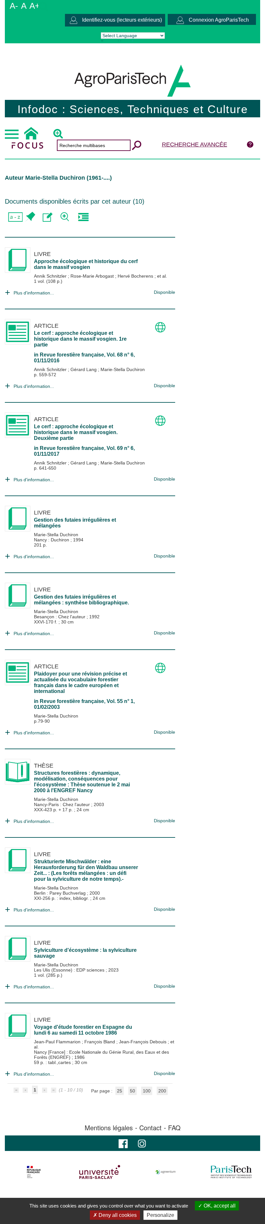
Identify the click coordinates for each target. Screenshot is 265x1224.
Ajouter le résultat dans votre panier (30, 217)
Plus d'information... (34, 292)
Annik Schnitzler (51, 276)
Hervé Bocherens (136, 276)
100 (147, 1090)
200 (162, 1090)
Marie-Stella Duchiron (123, 369)
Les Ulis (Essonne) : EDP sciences (70, 970)
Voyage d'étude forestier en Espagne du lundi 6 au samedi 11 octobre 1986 (83, 1030)
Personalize (160, 1215)
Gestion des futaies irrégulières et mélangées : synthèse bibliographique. (81, 599)
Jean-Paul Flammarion (58, 1041)
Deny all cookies (117, 1215)
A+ (34, 6)
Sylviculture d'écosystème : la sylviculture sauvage (85, 953)
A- (14, 6)
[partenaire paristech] (231, 1172)
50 (132, 1090)
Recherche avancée (194, 144)
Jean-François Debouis (143, 1041)
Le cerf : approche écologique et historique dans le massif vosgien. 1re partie (80, 338)
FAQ (174, 1127)
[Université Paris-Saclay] (100, 1172)
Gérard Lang (84, 369)
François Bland (100, 1041)
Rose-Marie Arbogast (92, 276)
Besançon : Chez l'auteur (60, 616)
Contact (150, 1127)
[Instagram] (142, 1143)
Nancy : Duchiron (52, 539)
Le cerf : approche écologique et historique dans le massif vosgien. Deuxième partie (76, 432)
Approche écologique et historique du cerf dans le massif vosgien (86, 264)
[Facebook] (123, 1143)
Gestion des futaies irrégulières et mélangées (75, 522)
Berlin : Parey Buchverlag (60, 893)
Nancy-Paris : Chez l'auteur (62, 804)
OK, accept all (219, 1205)
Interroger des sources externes (83, 217)
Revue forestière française (72, 354)
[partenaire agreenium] (166, 1172)
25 (119, 1090)
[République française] (34, 1172)
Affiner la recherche (65, 217)
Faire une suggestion (47, 217)
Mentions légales (109, 1127)
